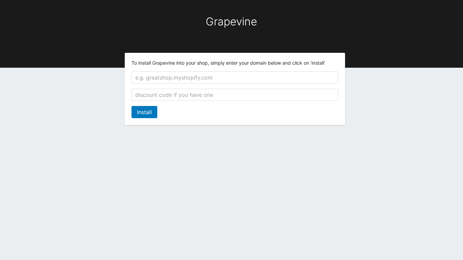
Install (144, 112)
